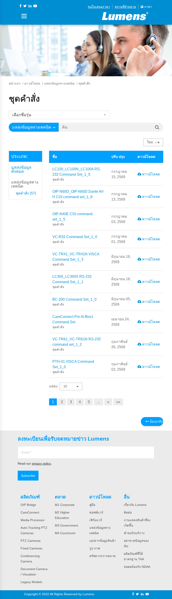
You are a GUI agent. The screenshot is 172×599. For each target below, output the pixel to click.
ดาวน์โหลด (32, 83)
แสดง (53, 386)
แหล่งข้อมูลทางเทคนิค (59, 83)
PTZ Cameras (31, 540)
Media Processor (33, 520)
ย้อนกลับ (156, 421)
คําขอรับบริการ (134, 533)
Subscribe (28, 475)
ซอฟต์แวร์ (96, 512)
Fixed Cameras (31, 548)
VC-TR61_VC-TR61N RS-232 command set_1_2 (76, 344)
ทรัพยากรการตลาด (102, 556)
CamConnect (30, 512)
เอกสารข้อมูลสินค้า (102, 540)
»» (118, 402)
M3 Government (66, 525)
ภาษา (147, 7)
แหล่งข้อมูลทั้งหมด (21, 169)
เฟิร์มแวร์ (95, 520)
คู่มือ (92, 505)
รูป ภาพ (94, 548)
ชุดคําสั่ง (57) (26, 193)
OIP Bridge (28, 505)
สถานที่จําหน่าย (125, 7)
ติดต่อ (128, 512)
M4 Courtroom (65, 533)
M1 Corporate (65, 505)
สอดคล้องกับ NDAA (137, 566)
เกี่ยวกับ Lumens (135, 505)
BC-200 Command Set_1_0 (74, 301)
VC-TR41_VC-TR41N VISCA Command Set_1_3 (75, 259)
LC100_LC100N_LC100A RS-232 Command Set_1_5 (76, 174)
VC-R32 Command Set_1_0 (74, 239)
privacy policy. (42, 463)
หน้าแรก (14, 83)
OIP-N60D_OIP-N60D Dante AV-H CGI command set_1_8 (78, 197)
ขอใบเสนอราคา (99, 7)
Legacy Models (31, 582)
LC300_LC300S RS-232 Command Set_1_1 (72, 282)
